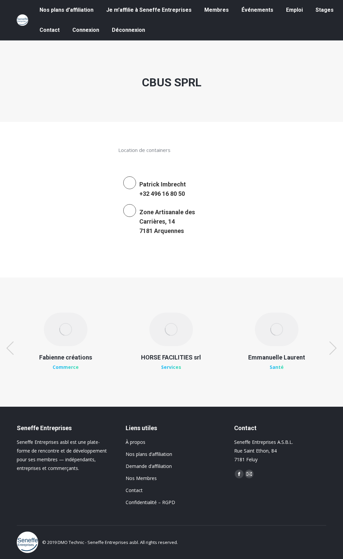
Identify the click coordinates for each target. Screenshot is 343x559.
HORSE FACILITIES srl (171, 357)
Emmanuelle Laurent (276, 357)
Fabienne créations (65, 357)
